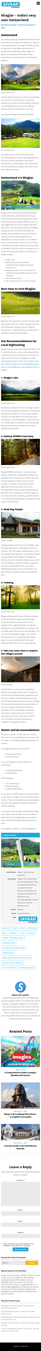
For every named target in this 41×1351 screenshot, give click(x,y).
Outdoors (13, 933)
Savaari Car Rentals (9, 968)
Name (20, 1210)
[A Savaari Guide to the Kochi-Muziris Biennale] (20, 1131)
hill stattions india (17, 938)
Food (23, 928)
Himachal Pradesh (9, 943)
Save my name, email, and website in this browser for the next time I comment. (18, 1245)
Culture (15, 928)
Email (20, 1221)
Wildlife (5, 938)
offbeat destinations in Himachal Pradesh (17, 958)
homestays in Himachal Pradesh (13, 948)
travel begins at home (26, 968)
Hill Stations (33, 928)
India (4, 933)
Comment (20, 1180)
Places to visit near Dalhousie (13, 963)
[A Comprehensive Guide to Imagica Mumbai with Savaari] (20, 1051)
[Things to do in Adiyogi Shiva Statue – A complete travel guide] (20, 1095)
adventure (6, 928)
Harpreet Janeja (9, 25)
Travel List (30, 933)
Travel (22, 933)
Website (21, 1233)
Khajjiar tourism (8, 953)
